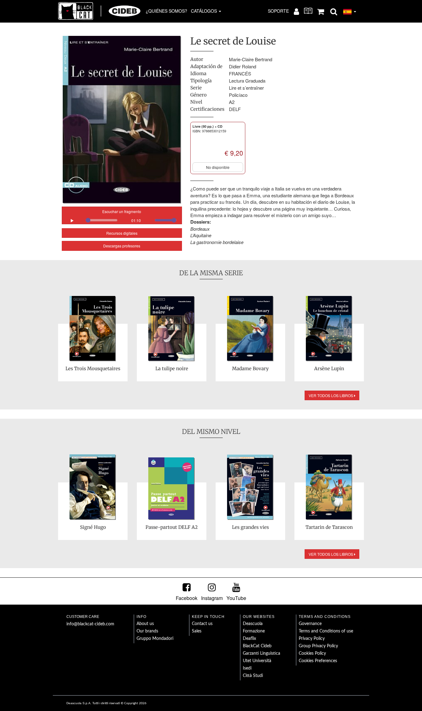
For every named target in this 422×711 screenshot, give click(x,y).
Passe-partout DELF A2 (172, 527)
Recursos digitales (121, 233)
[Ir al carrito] (320, 11)
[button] (333, 11)
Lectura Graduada (247, 80)
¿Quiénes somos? (166, 11)
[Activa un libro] (308, 11)
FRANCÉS (240, 73)
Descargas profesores (121, 245)
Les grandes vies (250, 527)
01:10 (136, 220)
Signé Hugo (93, 527)
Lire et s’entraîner (246, 87)
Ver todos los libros (331, 395)
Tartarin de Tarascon (329, 527)
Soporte (278, 11)
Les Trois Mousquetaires (92, 368)
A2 (231, 102)
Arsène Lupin (329, 368)
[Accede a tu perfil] (296, 11)
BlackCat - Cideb (99, 11)
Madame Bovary (250, 368)
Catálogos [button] (204, 11)
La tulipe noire (171, 368)
